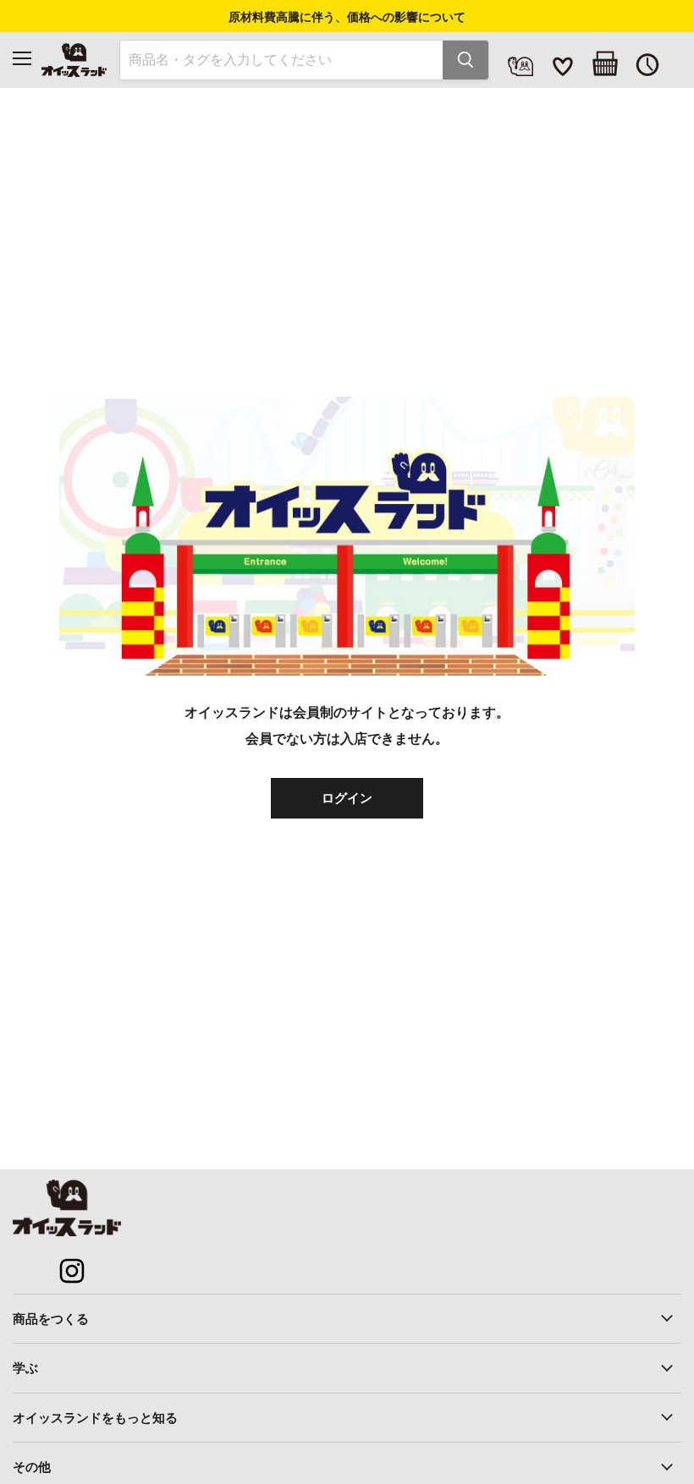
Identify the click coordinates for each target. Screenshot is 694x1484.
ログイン (347, 797)
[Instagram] (62, 1261)
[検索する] (465, 60)
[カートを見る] (605, 63)
